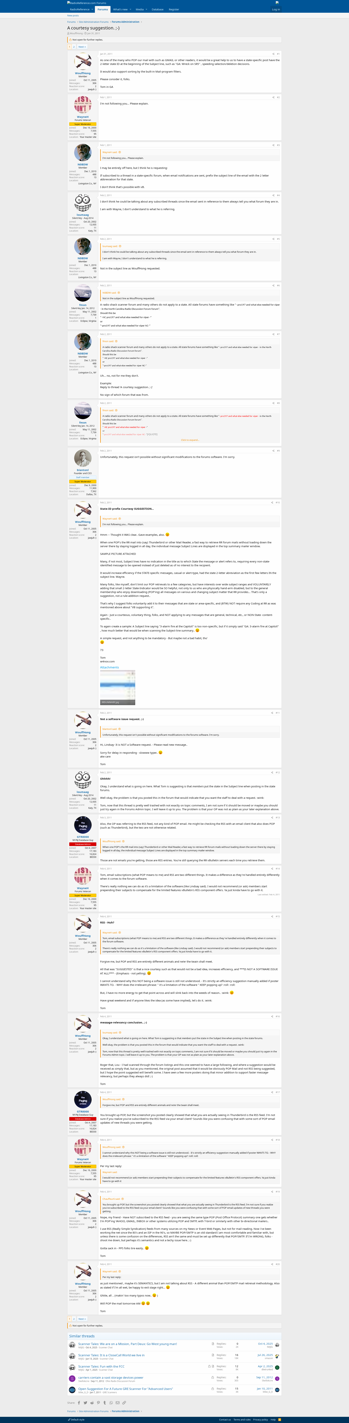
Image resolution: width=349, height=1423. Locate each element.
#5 (278, 238)
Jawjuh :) (92, 89)
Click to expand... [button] (190, 440)
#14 (278, 868)
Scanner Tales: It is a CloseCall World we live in (111, 1355)
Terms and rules (242, 1419)
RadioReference (79, 9)
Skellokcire (83, 1381)
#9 (278, 450)
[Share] (273, 54)
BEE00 (93, 857)
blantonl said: (110, 729)
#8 (278, 403)
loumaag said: (110, 246)
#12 (278, 772)
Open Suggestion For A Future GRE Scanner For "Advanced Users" (125, 1389)
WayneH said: (110, 152)
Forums (103, 9)
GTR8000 (83, 837)
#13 (278, 817)
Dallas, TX (91, 494)
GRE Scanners (110, 1392)
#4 (278, 195)
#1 (278, 53)
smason (269, 1358)
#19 (278, 1191)
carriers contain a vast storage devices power (110, 1377)
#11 (278, 712)
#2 (278, 97)
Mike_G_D (83, 1392)
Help (273, 1419)
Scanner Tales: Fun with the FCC (101, 1366)
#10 (278, 502)
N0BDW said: (109, 292)
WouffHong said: (112, 841)
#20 (278, 1264)
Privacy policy (260, 1419)
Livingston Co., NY (87, 183)
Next (81, 46)
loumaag (83, 215)
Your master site (88, 137)
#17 (278, 1092)
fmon (83, 305)
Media (140, 9)
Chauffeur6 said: (111, 1198)
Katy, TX (92, 230)
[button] (92, 9)
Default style (77, 1419)
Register (174, 9)
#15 (278, 916)
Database (157, 9)
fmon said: (108, 341)
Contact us (225, 1419)
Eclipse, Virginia (88, 320)
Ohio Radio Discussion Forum (120, 1381)
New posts (73, 15)
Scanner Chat (106, 1347)
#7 (278, 334)
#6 (278, 285)
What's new (120, 9)
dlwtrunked (267, 1369)
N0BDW (83, 164)
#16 (278, 1016)
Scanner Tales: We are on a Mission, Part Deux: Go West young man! (127, 1344)
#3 (278, 145)
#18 (278, 1139)
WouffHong (76, 33)
